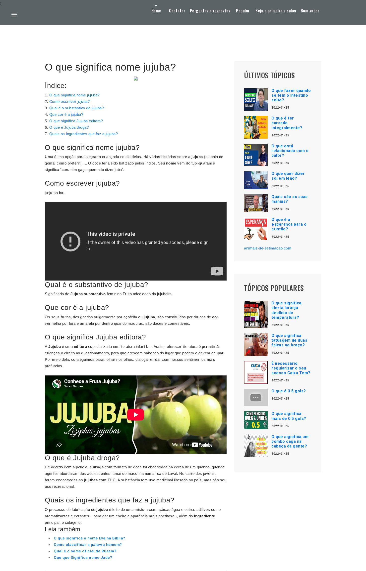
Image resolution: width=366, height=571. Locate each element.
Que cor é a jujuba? (66, 114)
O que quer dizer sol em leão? (288, 176)
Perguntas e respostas (210, 11)
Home (156, 11)
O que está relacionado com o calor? (290, 151)
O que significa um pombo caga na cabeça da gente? (289, 441)
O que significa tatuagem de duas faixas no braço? (289, 340)
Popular (243, 11)
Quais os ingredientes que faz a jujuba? (83, 134)
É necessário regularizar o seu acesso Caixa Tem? (290, 368)
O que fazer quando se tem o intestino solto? (291, 95)
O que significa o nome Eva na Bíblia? (89, 538)
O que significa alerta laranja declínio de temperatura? (286, 310)
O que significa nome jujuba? (74, 95)
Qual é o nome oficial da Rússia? (85, 551)
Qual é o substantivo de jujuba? (76, 108)
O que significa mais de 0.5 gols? (288, 416)
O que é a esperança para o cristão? (288, 224)
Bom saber (310, 11)
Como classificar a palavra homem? (88, 544)
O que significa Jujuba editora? (76, 121)
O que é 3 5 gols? (288, 391)
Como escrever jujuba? (69, 101)
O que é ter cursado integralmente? (286, 123)
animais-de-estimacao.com (267, 248)
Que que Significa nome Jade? (83, 557)
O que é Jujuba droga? (69, 127)
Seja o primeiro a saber (276, 11)
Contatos (177, 11)
